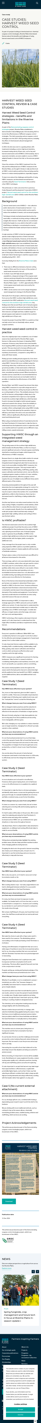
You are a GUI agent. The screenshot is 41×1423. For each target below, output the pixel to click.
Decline (20, 1415)
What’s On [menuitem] (25, 1347)
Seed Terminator (20, 182)
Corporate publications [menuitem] (10, 1353)
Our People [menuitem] (6, 1359)
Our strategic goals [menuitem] (8, 1350)
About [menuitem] (4, 1347)
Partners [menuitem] (24, 1364)
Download (8, 1201)
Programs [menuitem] (24, 1353)
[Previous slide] (33, 1271)
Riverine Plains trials (26, 261)
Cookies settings (20, 1404)
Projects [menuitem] (24, 1350)
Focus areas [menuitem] (6, 1356)
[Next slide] (37, 1271)
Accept (20, 1409)
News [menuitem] (23, 1361)
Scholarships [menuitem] (6, 1362)
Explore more (6, 1268)
